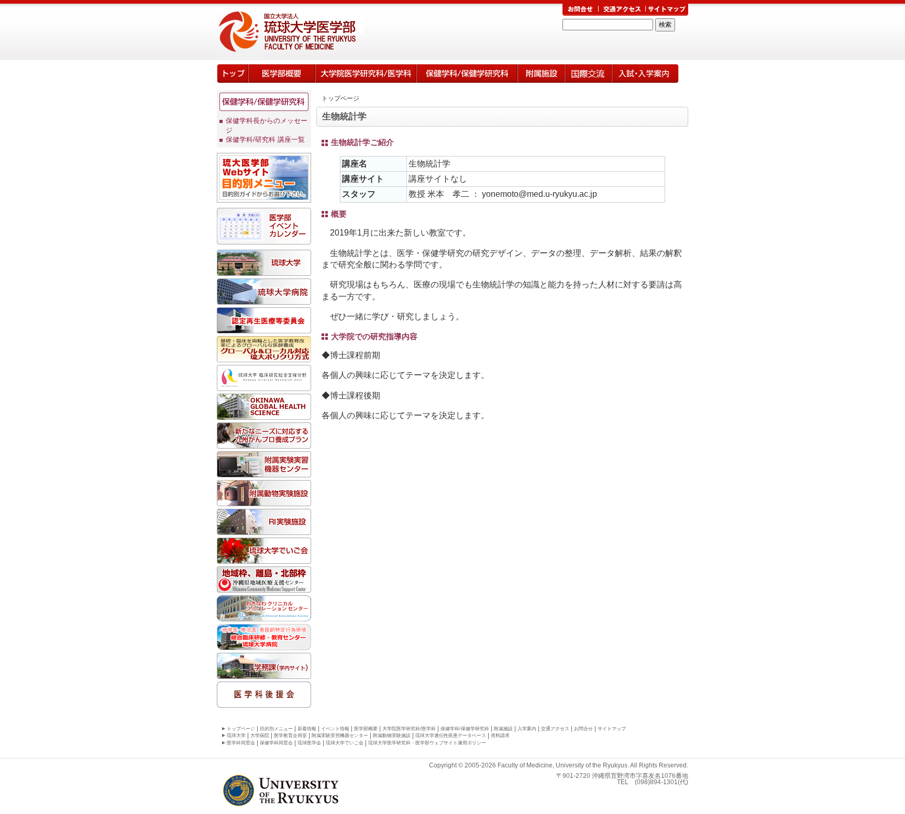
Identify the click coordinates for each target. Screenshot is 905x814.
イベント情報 (335, 728)
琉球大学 (236, 735)
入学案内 (645, 73)
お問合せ (583, 728)
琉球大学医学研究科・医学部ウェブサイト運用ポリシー (427, 742)
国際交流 (588, 73)
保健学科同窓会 (276, 742)
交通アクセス (555, 728)
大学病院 (259, 735)
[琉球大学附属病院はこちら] (264, 299)
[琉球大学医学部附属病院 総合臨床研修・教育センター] (264, 644)
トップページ (232, 73)
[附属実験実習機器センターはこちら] (264, 471)
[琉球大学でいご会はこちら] (264, 558)
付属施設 (541, 73)
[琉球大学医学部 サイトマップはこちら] (666, 10)
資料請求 (500, 735)
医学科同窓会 (241, 742)
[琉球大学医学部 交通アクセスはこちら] (622, 10)
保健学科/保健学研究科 (466, 73)
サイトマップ (612, 728)
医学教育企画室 (290, 735)
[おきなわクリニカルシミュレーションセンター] (264, 615)
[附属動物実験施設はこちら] (264, 500)
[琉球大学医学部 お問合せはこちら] (580, 10)
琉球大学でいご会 (344, 742)
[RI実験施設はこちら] (264, 529)
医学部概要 (281, 73)
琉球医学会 (309, 742)
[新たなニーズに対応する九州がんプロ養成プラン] (264, 443)
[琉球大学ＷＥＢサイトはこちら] (264, 270)
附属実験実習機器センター (340, 735)
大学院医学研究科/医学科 (365, 73)
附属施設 (503, 728)
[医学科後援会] (264, 702)
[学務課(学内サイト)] (264, 673)
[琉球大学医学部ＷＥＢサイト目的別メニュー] (264, 197)
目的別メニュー (276, 728)
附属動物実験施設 (392, 735)
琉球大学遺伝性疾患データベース (450, 735)
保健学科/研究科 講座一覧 (265, 139)
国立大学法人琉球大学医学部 (307, 32)
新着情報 (306, 728)
